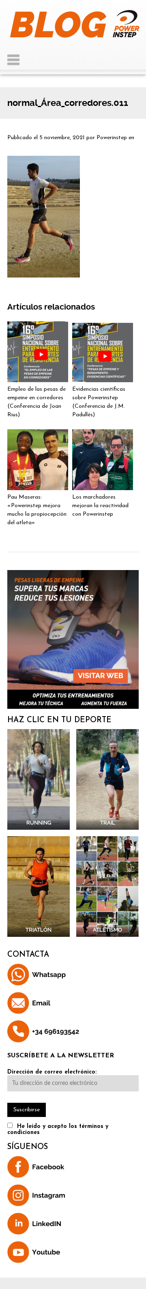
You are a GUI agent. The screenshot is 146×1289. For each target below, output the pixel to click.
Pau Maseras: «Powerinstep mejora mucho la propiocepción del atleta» (37, 510)
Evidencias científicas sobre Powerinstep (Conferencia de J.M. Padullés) (98, 402)
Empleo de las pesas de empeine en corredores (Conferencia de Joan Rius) (36, 402)
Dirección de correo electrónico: (52, 1072)
